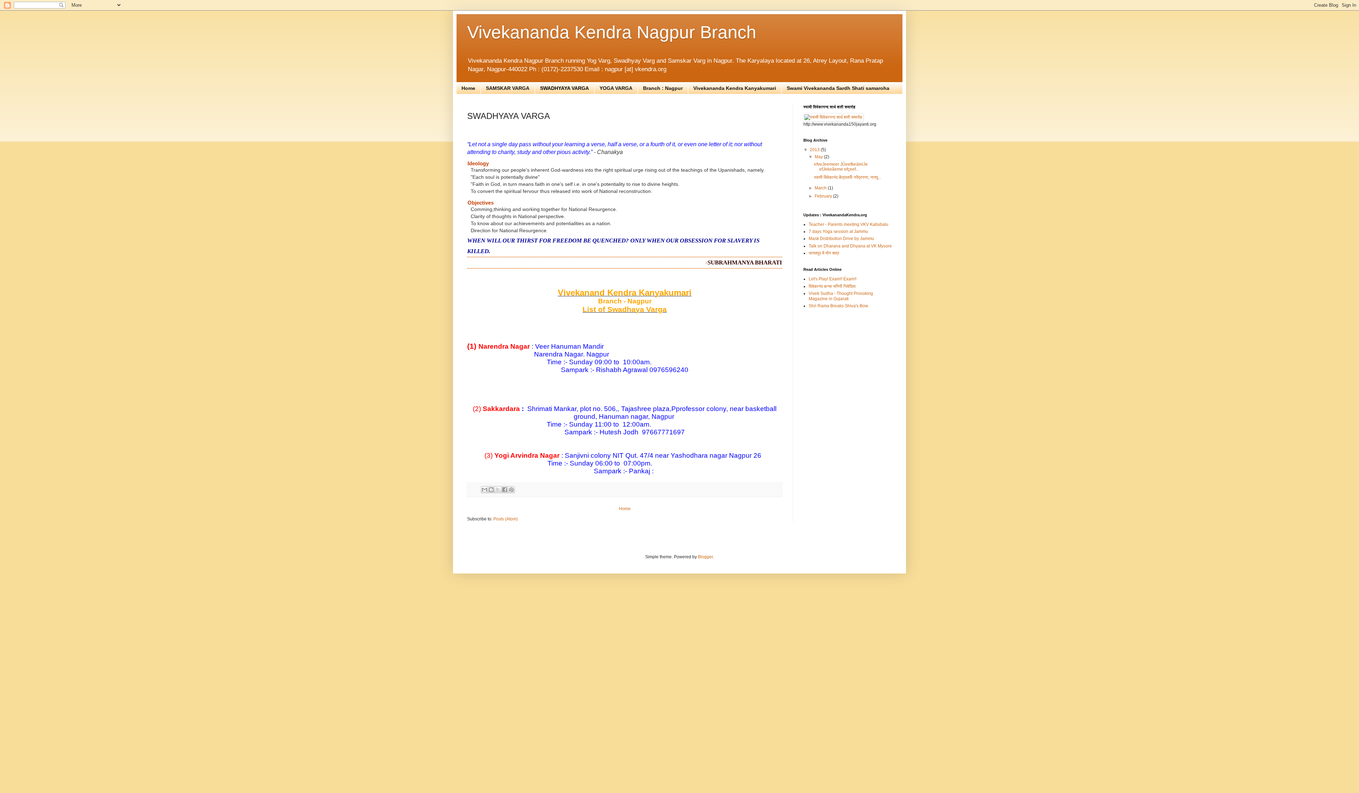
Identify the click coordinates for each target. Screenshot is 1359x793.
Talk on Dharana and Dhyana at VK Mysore (850, 246)
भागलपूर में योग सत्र (824, 253)
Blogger (705, 556)
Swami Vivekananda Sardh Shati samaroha (838, 88)
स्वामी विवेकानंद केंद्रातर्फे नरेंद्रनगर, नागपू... (847, 177)
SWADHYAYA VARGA (564, 88)
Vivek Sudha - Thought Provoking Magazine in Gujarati (841, 296)
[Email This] (484, 489)
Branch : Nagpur (663, 88)
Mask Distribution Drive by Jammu (841, 238)
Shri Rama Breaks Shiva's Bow (838, 305)
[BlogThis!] (491, 489)
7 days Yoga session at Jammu (838, 231)
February (824, 196)
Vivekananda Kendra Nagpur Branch (611, 32)
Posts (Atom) (505, 519)
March (821, 188)
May (819, 156)
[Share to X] (497, 489)
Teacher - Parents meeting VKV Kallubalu (848, 224)
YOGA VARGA (616, 88)
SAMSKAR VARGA (507, 88)
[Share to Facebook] (504, 489)
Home (468, 88)
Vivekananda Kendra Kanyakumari (734, 88)
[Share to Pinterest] (511, 489)
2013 (815, 149)
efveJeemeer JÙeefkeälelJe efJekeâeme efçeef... (841, 167)
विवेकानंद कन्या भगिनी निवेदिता (832, 286)
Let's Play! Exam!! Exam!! (832, 278)
